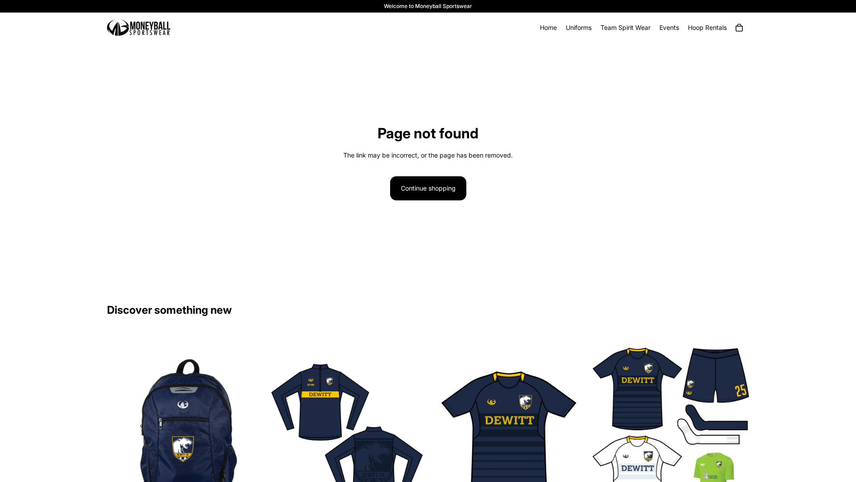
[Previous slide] (606, 434)
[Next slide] (735, 434)
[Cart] (739, 27)
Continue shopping (428, 188)
